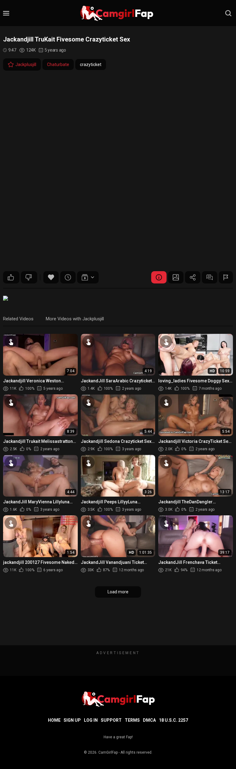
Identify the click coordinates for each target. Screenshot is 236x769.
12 (11, 277)
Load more (118, 591)
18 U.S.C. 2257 (173, 720)
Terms (132, 720)
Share (192, 277)
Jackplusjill (25, 64)
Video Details (159, 277)
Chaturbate (58, 64)
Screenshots (175, 277)
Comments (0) (209, 277)
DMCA (149, 720)
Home (54, 720)
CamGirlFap (108, 752)
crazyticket (90, 64)
